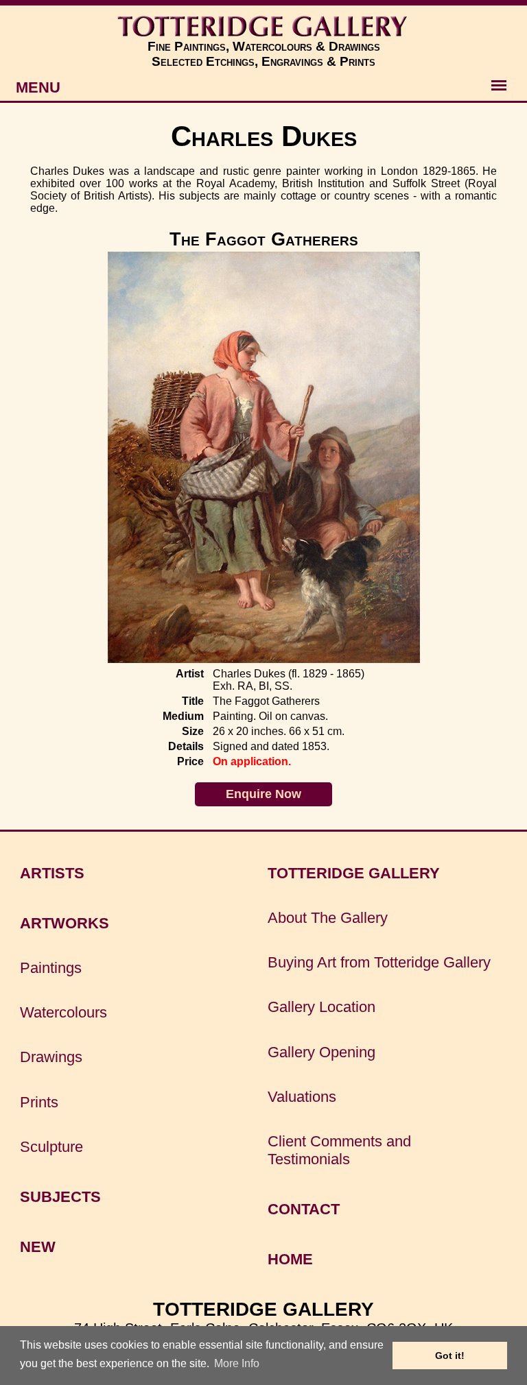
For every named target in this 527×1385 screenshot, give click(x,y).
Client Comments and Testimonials (339, 1150)
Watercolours (63, 1012)
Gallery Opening (321, 1052)
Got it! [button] (450, 1355)
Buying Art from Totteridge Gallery (379, 962)
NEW (38, 1246)
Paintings (51, 967)
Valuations (302, 1096)
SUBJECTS (60, 1196)
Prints (39, 1102)
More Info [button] (236, 1363)
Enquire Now (263, 794)
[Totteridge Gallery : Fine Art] (263, 26)
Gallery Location (321, 1006)
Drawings (51, 1056)
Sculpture (51, 1146)
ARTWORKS (64, 923)
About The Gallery (328, 917)
